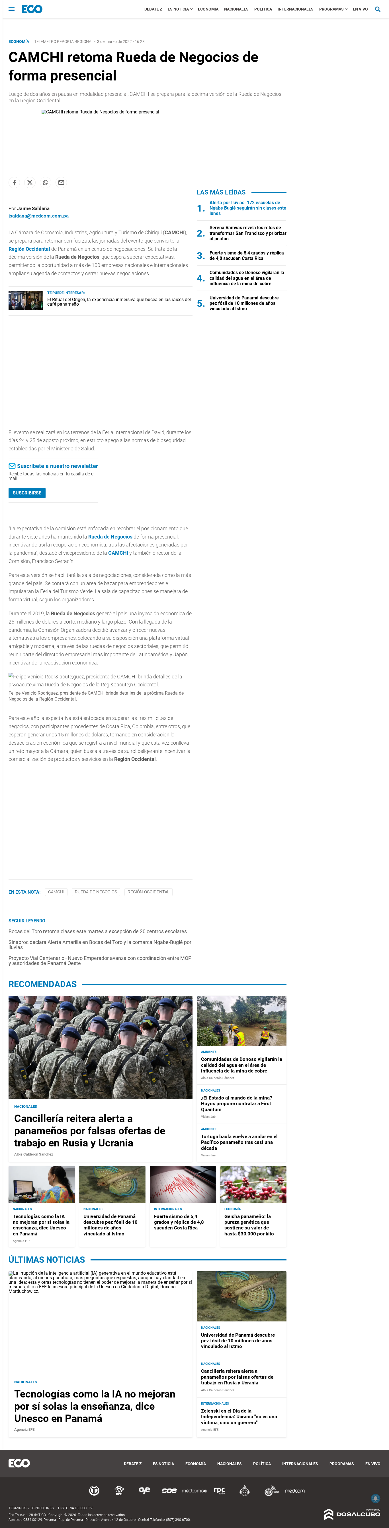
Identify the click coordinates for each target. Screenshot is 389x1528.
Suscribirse (27, 493)
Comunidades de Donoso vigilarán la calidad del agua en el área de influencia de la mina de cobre (247, 278)
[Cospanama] (169, 1495)
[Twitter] (30, 182)
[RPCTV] (119, 1495)
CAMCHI (118, 553)
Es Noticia (178, 9)
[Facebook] (14, 182)
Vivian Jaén (209, 1117)
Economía (208, 9)
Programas (331, 9)
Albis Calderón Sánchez (33, 1154)
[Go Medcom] (194, 1495)
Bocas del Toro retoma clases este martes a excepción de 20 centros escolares (98, 931)
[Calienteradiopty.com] (244, 1495)
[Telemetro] (94, 1495)
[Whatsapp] (45, 182)
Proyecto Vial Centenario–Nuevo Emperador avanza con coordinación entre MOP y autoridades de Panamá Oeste (100, 960)
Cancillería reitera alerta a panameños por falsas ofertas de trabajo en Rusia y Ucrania (89, 1131)
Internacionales (296, 9)
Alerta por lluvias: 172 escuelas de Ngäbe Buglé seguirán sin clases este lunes (248, 208)
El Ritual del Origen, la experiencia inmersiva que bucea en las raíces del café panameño (119, 302)
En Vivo (360, 9)
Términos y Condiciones (31, 1508)
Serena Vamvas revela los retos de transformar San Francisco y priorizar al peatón (248, 233)
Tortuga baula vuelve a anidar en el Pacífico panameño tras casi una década (239, 1142)
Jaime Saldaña (33, 208)
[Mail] (61, 182)
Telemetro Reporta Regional (63, 41)
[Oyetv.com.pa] (144, 1495)
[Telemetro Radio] (269, 1495)
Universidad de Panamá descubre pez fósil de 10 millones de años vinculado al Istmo (244, 303)
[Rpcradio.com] (219, 1495)
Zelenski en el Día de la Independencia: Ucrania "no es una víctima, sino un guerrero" (239, 1416)
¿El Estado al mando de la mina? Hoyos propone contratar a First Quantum (236, 1103)
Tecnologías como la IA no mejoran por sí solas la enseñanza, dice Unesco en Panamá (41, 1225)
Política (263, 9)
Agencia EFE (21, 1241)
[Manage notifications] (375, 1498)
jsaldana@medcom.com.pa (39, 216)
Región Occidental (29, 249)
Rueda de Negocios (110, 537)
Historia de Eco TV (75, 1508)
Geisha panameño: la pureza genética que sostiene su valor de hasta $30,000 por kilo (249, 1225)
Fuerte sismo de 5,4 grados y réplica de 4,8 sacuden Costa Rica (247, 255)
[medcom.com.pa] (294, 1495)
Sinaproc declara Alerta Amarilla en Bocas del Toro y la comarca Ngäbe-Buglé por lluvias (100, 944)
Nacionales (236, 9)
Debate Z (153, 9)
